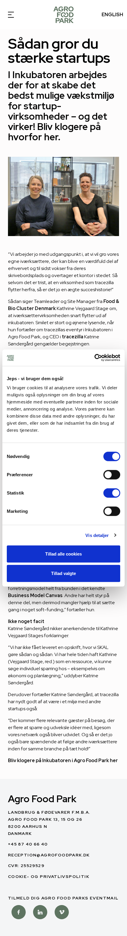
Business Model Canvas (35, 595)
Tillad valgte (63, 573)
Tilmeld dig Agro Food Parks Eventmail (63, 898)
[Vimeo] (62, 913)
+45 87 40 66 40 (28, 844)
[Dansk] (63, 14)
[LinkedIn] (40, 913)
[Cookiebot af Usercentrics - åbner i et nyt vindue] (94, 358)
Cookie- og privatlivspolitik (48, 876)
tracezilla (72, 337)
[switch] (111, 474)
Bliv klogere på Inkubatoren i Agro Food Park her (63, 760)
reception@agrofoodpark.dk (49, 855)
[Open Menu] (15, 14)
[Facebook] (19, 913)
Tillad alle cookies (63, 553)
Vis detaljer (97, 535)
